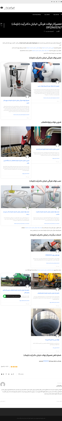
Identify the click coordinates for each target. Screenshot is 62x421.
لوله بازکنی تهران (56, 14)
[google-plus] (56, 1)
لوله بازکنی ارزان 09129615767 (52, 255)
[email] (61, 1)
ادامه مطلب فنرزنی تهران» (55, 158)
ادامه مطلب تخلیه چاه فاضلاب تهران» (54, 302)
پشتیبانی (57, 31)
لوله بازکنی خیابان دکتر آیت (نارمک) (33, 48)
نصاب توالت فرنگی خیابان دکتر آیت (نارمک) (40, 51)
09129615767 (46, 361)
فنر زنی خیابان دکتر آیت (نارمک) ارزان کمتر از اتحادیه (47, 149)
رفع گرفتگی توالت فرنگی (37, 14)
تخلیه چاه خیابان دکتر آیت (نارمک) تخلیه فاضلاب (48, 293)
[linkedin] (54, 1)
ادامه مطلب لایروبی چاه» (56, 347)
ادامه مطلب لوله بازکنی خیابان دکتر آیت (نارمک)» (52, 263)
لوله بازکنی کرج (47, 14)
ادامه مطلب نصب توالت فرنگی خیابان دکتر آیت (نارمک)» (51, 223)
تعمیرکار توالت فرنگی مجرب (49, 31)
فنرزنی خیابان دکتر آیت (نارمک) (48, 48)
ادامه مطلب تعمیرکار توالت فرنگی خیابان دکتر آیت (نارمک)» (51, 98)
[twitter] (51, 1)
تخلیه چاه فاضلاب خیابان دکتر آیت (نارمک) (45, 270)
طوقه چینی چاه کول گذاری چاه (52, 340)
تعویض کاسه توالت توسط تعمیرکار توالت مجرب (48, 86)
